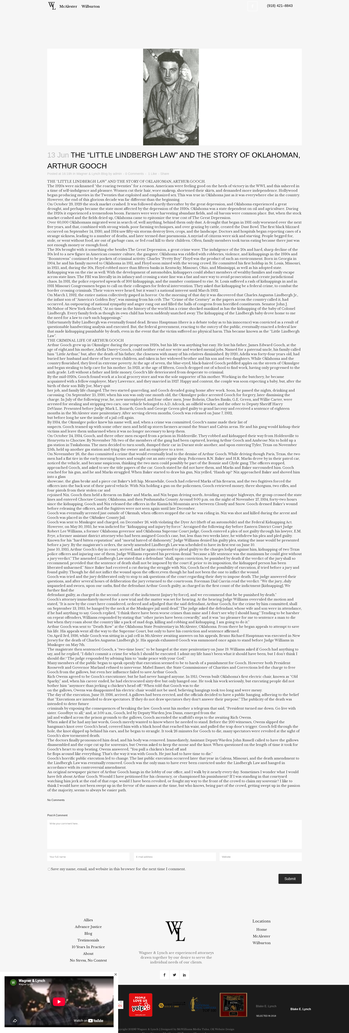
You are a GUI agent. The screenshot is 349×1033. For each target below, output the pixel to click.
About (88, 954)
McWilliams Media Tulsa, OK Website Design (205, 1029)
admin (117, 174)
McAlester (261, 936)
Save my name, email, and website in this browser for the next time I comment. (118, 869)
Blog (88, 933)
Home (261, 929)
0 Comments (134, 174)
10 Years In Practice (88, 947)
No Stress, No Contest (88, 960)
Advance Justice (88, 927)
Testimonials (88, 940)
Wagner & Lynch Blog (92, 174)
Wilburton (262, 943)
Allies (88, 920)
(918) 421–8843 (280, 6)
